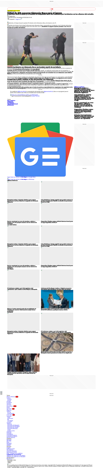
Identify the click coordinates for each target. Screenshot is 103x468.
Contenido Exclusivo (12, 435)
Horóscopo (10, 418)
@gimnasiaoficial (48, 91)
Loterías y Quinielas (12, 451)
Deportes (13, 12)
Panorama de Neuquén (13, 425)
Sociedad (9, 416)
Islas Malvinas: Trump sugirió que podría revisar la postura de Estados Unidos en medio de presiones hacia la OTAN (84, 97)
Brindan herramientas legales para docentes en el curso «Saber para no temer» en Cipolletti (84, 116)
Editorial (9, 424)
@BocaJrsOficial (22, 91)
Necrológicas (10, 450)
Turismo (9, 403)
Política (9, 398)
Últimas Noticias (12, 396)
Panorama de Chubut (12, 427)
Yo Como (9, 421)
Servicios (9, 404)
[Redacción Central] (7, 15)
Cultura (8, 411)
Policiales (9, 432)
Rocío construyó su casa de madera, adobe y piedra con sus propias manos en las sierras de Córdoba (83, 105)
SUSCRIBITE (13, 10)
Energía (9, 401)
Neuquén (9, 439)
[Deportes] (51, 10)
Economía (9, 402)
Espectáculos (10, 413)
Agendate (10, 408)
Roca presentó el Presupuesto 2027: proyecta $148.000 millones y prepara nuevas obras (55, 309)
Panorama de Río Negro (13, 426)
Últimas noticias (79, 87)
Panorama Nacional (12, 428)
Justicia (9, 400)
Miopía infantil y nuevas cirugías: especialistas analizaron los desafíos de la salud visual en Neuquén (22, 373)
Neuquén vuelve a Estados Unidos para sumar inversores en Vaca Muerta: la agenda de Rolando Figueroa (84, 90)
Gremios (9, 399)
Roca (8, 442)
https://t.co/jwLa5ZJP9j (18, 95)
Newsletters (11, 406)
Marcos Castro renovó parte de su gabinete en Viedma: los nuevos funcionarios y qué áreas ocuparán (21, 310)
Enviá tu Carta (11, 430)
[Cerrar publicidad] (1, 392)
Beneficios (9, 458)
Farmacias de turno (12, 452)
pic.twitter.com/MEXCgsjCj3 (31, 95)
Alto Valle (9, 441)
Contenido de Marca (12, 436)
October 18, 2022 (35, 96)
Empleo (9, 447)
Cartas (9, 429)
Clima (8, 417)
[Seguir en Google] (8, 24)
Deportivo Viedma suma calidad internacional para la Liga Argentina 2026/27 (83, 111)
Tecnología (10, 420)
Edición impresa (11, 437)
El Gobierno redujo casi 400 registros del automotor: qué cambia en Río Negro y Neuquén (22, 289)
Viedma (9, 445)
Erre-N (9, 412)
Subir (9, 462)
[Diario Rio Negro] (7, 464)
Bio (8, 419)
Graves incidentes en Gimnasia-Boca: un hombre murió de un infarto (34, 67)
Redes (8, 407)
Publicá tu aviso (11, 448)
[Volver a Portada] (51, 9)
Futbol (9, 12)
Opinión (9, 423)
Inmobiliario (10, 434)
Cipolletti (9, 444)
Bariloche (9, 443)
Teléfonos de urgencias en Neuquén (16, 456)
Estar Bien (11, 415)
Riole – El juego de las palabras (15, 453)
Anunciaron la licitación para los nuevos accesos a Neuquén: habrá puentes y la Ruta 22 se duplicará (57, 352)
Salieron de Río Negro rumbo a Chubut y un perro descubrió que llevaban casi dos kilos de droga (56, 289)
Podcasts (9, 433)
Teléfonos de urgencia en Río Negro (16, 455)
